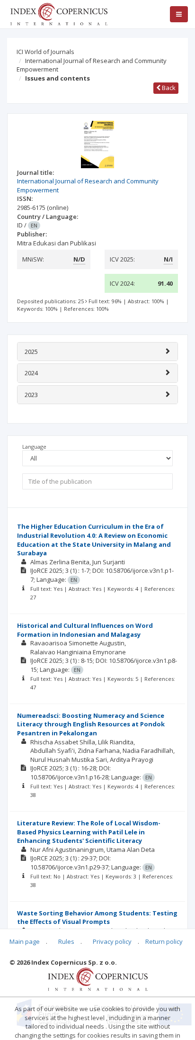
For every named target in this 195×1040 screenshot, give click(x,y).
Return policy (164, 941)
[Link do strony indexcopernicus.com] (97, 978)
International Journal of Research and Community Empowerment (92, 65)
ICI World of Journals (45, 51)
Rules (66, 941)
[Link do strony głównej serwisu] (58, 13)
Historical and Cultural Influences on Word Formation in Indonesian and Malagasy (85, 630)
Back (168, 87)
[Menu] (179, 14)
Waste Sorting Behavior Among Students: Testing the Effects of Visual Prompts (97, 917)
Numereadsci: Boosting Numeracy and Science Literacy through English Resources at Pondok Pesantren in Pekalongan (91, 724)
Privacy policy (112, 941)
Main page (24, 941)
